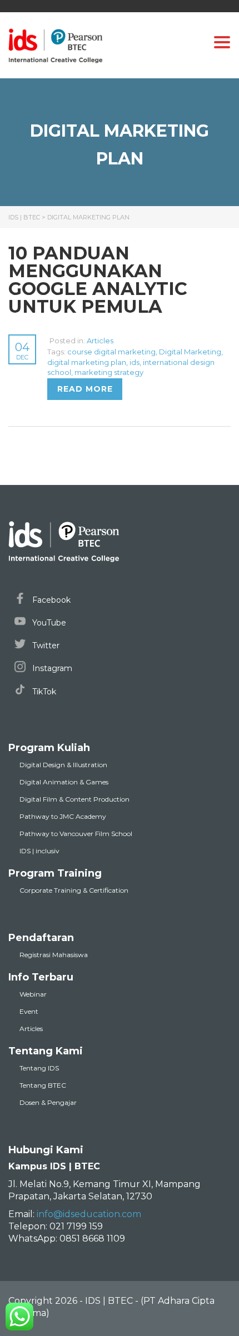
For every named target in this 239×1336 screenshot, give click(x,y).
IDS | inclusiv (39, 851)
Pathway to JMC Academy (62, 816)
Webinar (33, 994)
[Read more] (48, 341)
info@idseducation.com (89, 1214)
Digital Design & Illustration (63, 764)
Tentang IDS (39, 1068)
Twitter (44, 646)
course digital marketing (111, 351)
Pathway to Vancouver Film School (75, 833)
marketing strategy (108, 372)
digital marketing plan (86, 362)
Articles (100, 340)
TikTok (43, 692)
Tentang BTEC (42, 1085)
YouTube (48, 623)
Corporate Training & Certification (73, 890)
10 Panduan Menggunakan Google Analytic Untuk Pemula (97, 279)
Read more (85, 389)
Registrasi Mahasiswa (53, 954)
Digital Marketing (190, 351)
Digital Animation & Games (63, 782)
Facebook (50, 600)
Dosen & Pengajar (48, 1102)
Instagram (51, 668)
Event (28, 1011)
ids (135, 362)
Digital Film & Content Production (74, 799)
